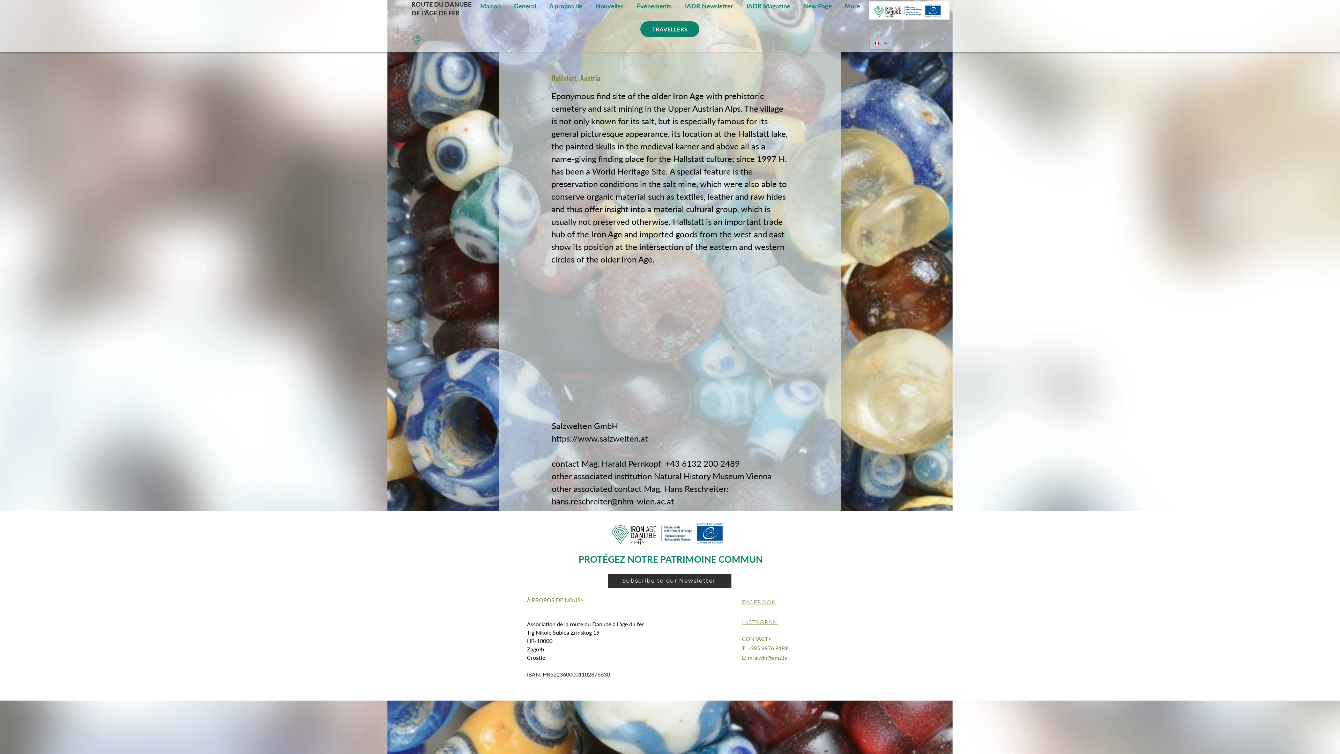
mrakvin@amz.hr (768, 657)
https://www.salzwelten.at (600, 438)
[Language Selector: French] (881, 43)
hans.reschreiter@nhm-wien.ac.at (613, 501)
